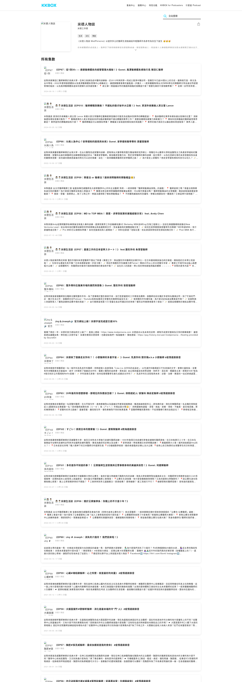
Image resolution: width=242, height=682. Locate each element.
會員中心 (131, 5)
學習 (94, 36)
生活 (80, 36)
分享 (198, 24)
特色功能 (153, 5)
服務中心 (142, 5)
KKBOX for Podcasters (171, 5)
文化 (87, 36)
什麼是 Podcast (193, 5)
